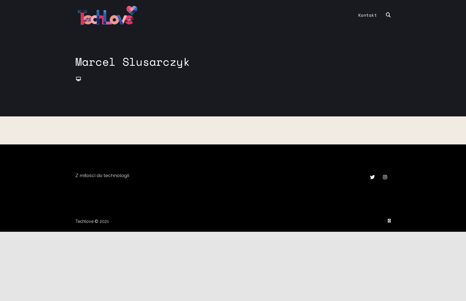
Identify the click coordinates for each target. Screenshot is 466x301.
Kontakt (367, 15)
